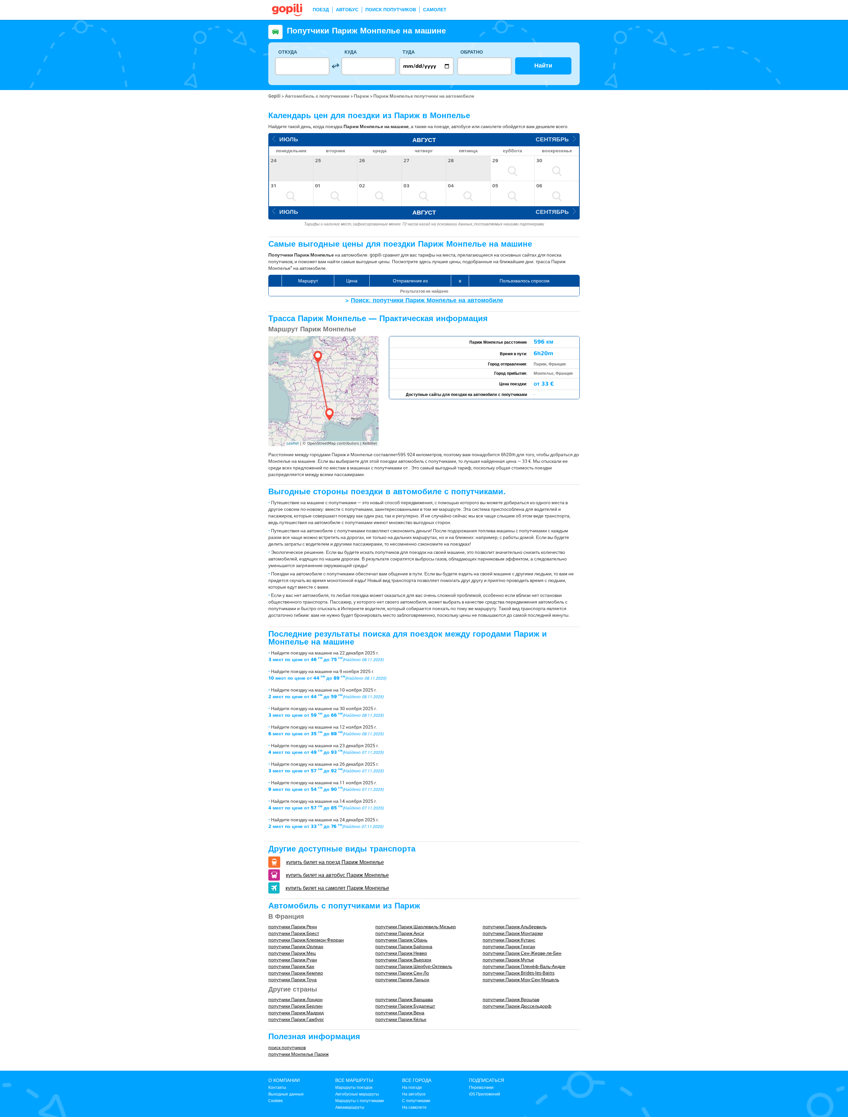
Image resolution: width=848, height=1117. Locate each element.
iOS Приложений (484, 1093)
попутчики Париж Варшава (404, 999)
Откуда (287, 52)
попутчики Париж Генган (509, 946)
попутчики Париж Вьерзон (403, 959)
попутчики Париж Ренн (292, 926)
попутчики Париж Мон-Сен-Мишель (521, 979)
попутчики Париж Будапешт (405, 1006)
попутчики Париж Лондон (295, 999)
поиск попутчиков (287, 1047)
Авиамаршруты (349, 1107)
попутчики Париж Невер (401, 953)
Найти (543, 66)
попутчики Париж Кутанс (509, 940)
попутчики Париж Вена (399, 1012)
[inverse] (335, 66)
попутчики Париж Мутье (508, 959)
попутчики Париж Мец (292, 953)
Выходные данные (286, 1093)
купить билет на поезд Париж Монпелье (335, 862)
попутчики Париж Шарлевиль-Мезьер (415, 926)
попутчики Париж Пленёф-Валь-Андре (524, 966)
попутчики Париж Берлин (295, 1006)
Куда (350, 52)
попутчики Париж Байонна (403, 946)
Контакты (277, 1087)
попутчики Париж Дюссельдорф (517, 1006)
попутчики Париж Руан (292, 959)
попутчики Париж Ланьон (402, 979)
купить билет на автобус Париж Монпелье (337, 875)
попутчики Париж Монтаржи (513, 933)
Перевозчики (481, 1087)
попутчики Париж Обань (401, 940)
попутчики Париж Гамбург (296, 1019)
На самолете (414, 1107)
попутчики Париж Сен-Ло (402, 973)
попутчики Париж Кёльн (400, 1019)
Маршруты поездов (353, 1087)
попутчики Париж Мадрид (296, 1012)
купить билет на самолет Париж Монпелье (337, 888)
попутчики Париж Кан (291, 966)
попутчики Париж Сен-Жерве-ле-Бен (522, 953)
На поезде (412, 1087)
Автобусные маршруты (357, 1093)
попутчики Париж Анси (399, 933)
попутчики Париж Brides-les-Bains (519, 973)
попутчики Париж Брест (293, 933)
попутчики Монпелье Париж (298, 1054)
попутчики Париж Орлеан (295, 946)
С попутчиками (416, 1100)
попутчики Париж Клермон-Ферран (306, 940)
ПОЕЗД (321, 10)
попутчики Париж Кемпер (295, 973)
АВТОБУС (347, 10)
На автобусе (414, 1093)
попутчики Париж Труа (292, 979)
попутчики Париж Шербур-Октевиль (413, 966)
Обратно (471, 52)
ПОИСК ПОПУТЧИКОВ (390, 10)
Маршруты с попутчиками (359, 1100)
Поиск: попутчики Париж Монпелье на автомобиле (427, 300)
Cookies (275, 1100)
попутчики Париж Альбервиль (515, 926)
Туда (408, 52)
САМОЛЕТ (435, 10)
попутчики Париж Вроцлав (511, 999)
